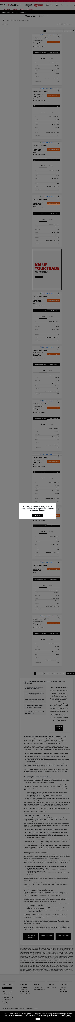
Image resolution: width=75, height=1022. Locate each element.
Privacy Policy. (66, 1016)
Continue (37, 515)
